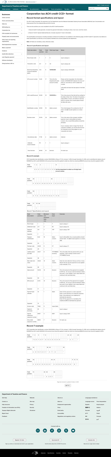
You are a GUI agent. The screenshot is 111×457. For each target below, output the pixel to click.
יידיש (86, 413)
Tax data (66, 9)
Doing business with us (8, 63)
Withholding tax (6, 27)
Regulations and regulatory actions (66, 416)
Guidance (4, 50)
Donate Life (91, 440)
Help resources (6, 404)
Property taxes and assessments (10, 36)
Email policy (61, 410)
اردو (98, 419)
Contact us (5, 401)
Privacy (32, 404)
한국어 (87, 419)
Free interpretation (101, 401)
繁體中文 (87, 407)
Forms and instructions (8, 20)
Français (99, 416)
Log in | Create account (103, 5)
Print (68, 385)
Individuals (15, 9)
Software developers (7, 60)
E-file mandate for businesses (9, 33)
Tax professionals (34, 9)
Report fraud (5, 413)
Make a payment (6, 47)
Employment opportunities (64, 404)
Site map (32, 401)
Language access (89, 401)
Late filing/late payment (8, 57)
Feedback (4, 416)
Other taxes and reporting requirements (8, 40)
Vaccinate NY (55, 440)
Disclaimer (32, 410)
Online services (6, 9)
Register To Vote (19, 440)
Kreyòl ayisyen (100, 404)
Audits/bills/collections (8, 54)
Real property (45, 9)
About (73, 9)
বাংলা (86, 416)
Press (59, 407)
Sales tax (4, 24)
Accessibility (61, 413)
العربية (98, 410)
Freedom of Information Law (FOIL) (11, 407)
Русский (87, 410)
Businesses (24, 9)
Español (87, 404)
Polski (98, 413)
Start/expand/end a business (9, 44)
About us (60, 401)
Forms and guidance (56, 9)
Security (32, 407)
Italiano (98, 407)
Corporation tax (6, 30)
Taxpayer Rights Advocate (8, 410)
